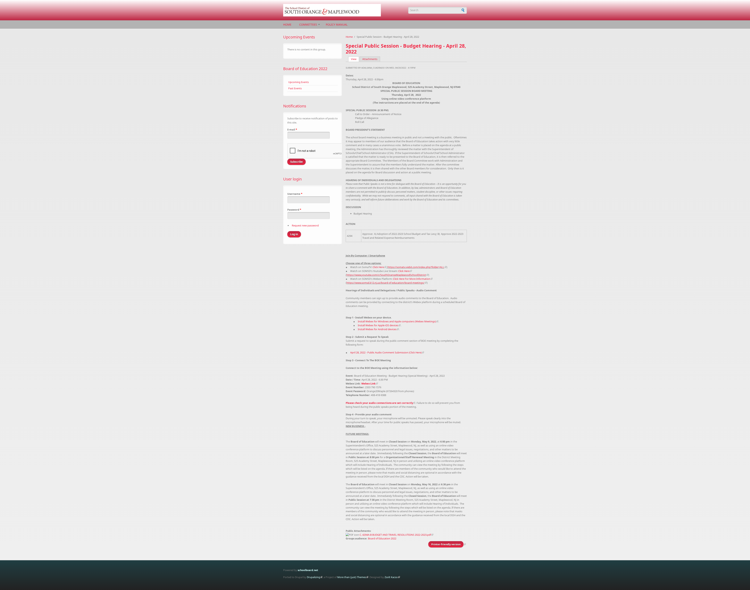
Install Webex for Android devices (377, 329)
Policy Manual (336, 24)
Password (294, 209)
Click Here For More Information (411, 279)
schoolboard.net (308, 570)
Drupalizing (313, 577)
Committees (308, 24)
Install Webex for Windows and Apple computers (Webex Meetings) (397, 321)
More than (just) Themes (351, 577)
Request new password (305, 225)
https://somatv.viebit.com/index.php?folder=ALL (416, 267)
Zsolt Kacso (391, 577)
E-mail (292, 129)
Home (287, 24)
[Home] (343, 10)
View (355, 59)
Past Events (295, 88)
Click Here (378, 267)
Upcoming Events (298, 82)
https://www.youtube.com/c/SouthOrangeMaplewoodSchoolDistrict (386, 275)
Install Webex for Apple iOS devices (378, 325)
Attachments (369, 59)
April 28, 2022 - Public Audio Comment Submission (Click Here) (386, 352)
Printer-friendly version (446, 544)
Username (294, 194)
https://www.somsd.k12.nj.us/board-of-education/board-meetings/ (385, 282)
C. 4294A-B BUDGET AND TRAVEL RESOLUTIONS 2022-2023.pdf (395, 534)
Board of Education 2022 (305, 68)
